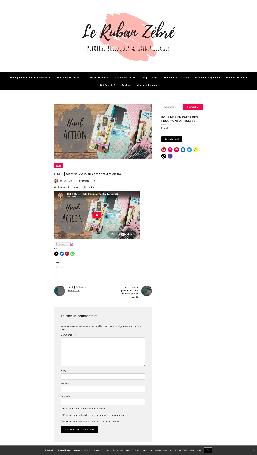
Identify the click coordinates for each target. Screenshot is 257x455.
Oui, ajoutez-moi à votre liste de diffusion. (84, 408)
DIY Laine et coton (68, 77)
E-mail (65, 383)
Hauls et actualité (236, 77)
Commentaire (68, 334)
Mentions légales (147, 85)
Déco (186, 77)
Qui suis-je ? (107, 85)
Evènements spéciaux (207, 77)
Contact (126, 85)
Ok (208, 450)
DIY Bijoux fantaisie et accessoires (30, 77)
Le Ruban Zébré (67, 180)
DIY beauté (170, 77)
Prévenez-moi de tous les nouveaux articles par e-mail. (91, 421)
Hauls (58, 165)
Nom (64, 370)
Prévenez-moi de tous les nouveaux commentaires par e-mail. (94, 415)
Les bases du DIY (125, 77)
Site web (65, 396)
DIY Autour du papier (97, 77)
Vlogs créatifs (150, 77)
